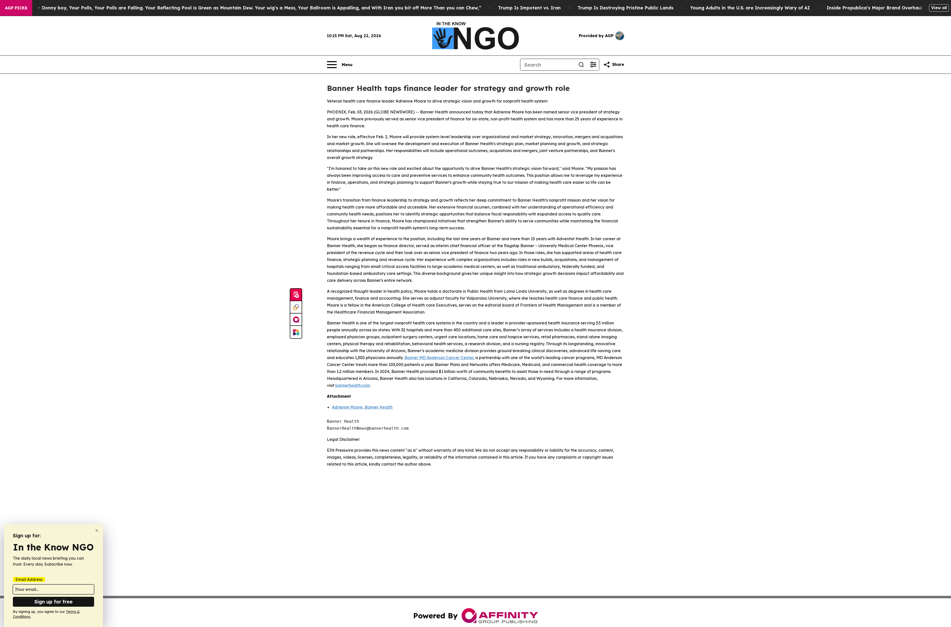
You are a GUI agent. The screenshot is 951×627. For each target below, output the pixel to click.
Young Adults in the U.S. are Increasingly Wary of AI (750, 8)
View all (939, 7)
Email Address (29, 579)
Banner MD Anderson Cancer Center (438, 357)
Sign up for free (53, 602)
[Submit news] (296, 295)
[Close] (96, 530)
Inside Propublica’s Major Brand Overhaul (874, 8)
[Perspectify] (296, 307)
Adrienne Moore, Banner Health (362, 407)
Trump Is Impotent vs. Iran (529, 8)
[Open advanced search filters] (593, 64)
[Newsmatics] (296, 332)
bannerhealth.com (352, 385)
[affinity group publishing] (296, 320)
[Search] (581, 64)
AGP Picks (16, 7)
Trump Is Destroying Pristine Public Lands (625, 8)
